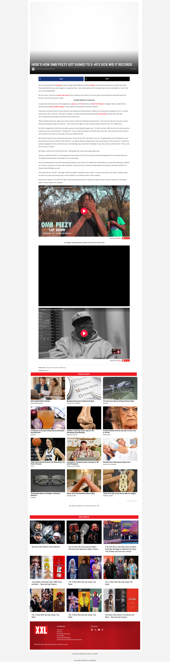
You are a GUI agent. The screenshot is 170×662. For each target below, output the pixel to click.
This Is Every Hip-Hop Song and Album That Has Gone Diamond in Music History (83, 548)
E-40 (81, 104)
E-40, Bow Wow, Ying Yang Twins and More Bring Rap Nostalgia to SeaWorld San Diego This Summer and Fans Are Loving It (120, 549)
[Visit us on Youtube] (99, 630)
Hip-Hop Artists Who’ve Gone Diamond (46, 547)
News (47, 370)
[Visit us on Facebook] (103, 630)
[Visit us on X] (96, 630)
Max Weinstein (39, 69)
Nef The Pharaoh (97, 104)
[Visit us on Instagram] (92, 630)
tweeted (58, 85)
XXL (118, 238)
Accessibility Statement (63, 633)
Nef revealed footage (57, 107)
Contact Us (60, 630)
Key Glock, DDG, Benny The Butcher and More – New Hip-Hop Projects (119, 616)
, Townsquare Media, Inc (50, 644)
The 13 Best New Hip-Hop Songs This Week (82, 583)
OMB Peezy (62, 367)
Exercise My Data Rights (63, 637)
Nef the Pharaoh (54, 367)
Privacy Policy (60, 635)
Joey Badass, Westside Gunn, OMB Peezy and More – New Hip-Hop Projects (47, 583)
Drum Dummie (102, 114)
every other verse (63, 95)
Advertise (59, 632)
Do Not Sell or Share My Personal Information (69, 639)
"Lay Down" (91, 85)
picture (74, 104)
